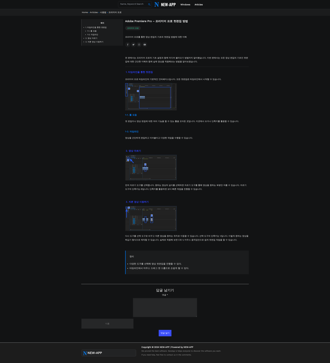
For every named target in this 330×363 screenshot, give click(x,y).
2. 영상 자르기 (91, 38)
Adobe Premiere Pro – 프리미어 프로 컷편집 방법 (156, 21)
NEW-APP (168, 4)
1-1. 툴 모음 (92, 31)
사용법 (103, 12)
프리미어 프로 (115, 12)
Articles (94, 12)
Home (85, 12)
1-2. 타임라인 (92, 35)
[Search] (149, 4)
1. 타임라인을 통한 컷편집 (96, 27)
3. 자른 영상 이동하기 (94, 42)
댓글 (165, 295)
